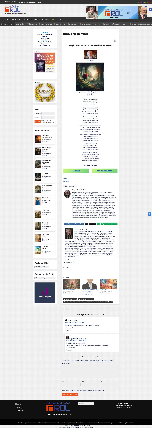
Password (37, 117)
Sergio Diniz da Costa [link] (79, 190)
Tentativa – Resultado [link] (45, 223)
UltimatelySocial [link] (88, 427)
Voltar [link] (65, 178)
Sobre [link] (65, 186)
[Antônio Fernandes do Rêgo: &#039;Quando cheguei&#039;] (90, 284)
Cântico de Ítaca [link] (45, 235)
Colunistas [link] (20, 409)
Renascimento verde (69, 289)
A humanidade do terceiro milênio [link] (114, 24)
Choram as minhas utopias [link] (61, 24)
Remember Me (47, 121)
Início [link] (18, 407)
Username (38, 114)
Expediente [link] (20, 410)
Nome (64, 382)
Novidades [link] (27, 19)
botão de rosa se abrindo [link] (73, 302)
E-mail (83, 382)
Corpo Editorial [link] (15, 19)
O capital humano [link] (45, 247)
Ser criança (103, 289)
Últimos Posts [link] (73, 186)
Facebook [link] (66, 181)
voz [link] (112, 302)
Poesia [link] (75, 299)
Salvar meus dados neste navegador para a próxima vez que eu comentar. (83, 390)
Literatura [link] (69, 299)
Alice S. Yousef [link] (31, 24)
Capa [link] (6, 19)
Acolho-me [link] (22, 2)
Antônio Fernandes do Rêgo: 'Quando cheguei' (90, 290)
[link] (150, 9)
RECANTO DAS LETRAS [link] (104, 171)
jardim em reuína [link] (87, 302)
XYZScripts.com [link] (85, 425)
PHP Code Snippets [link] (67, 425)
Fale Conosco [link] (46, 19)
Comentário (66, 363)
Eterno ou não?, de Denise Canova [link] (86, 24)
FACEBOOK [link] (76, 171)
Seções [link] (36, 19)
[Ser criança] (108, 284)
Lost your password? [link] (47, 122)
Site (101, 382)
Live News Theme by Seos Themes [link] (124, 423)
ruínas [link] (95, 302)
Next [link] (115, 309)
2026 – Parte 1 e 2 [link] (17, 24)
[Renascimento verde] (71, 284)
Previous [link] (66, 309)
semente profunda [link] (103, 302)
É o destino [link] (134, 24)
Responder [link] (68, 330)
